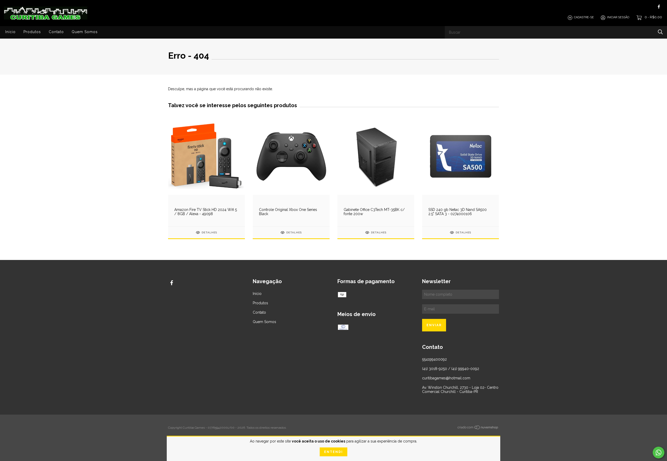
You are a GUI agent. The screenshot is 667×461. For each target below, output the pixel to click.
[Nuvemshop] (478, 428)
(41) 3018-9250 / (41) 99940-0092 (450, 369)
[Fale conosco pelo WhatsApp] (658, 452)
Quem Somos (85, 32)
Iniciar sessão (618, 17)
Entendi (333, 452)
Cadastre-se (584, 17)
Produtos (32, 32)
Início (10, 32)
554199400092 (434, 359)
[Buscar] (660, 32)
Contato (56, 32)
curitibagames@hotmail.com (446, 378)
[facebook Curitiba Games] (659, 7)
